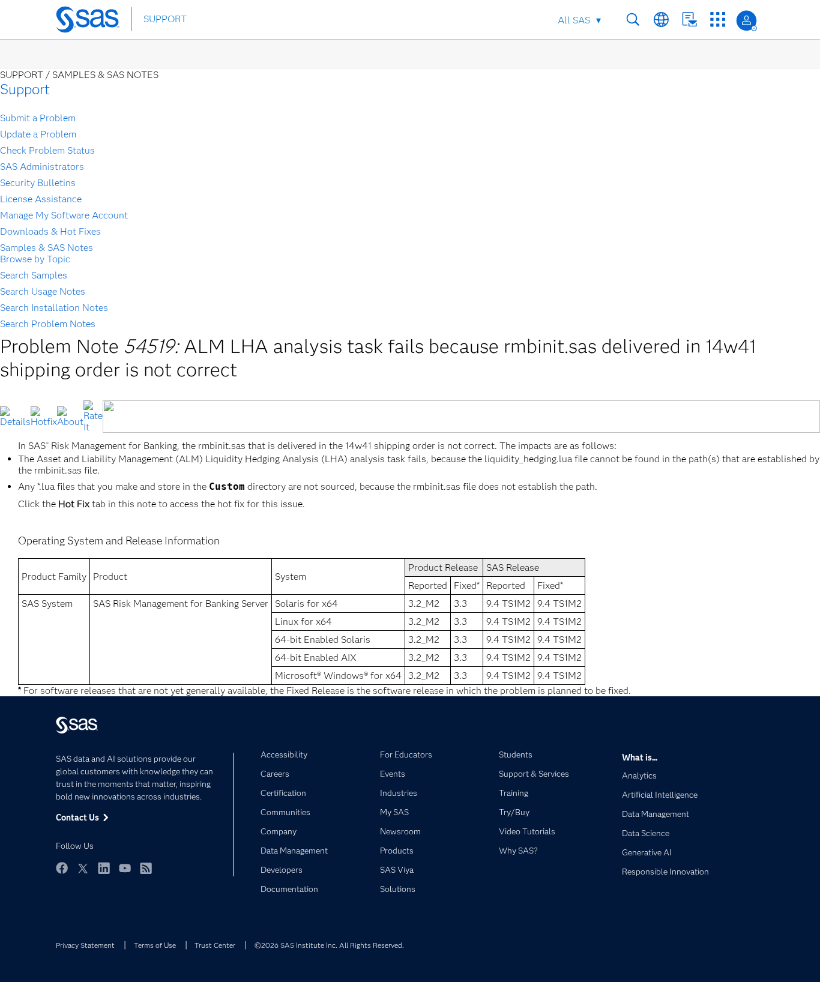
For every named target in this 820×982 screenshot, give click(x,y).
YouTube (125, 868)
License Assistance (41, 199)
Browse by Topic (35, 259)
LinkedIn (104, 868)
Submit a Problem (38, 118)
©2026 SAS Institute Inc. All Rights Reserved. (329, 945)
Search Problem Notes (47, 324)
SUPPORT (165, 19)
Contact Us (689, 19)
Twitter (83, 868)
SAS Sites (717, 19)
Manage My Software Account (64, 215)
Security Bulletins (38, 182)
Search (633, 19)
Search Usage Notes (42, 291)
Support (25, 89)
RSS (146, 868)
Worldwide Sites (661, 19)
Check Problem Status (47, 150)
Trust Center (214, 945)
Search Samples (33, 275)
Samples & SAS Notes (46, 247)
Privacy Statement (85, 945)
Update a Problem (38, 134)
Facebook (62, 868)
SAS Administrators (42, 166)
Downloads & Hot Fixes (50, 231)
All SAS (574, 20)
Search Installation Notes (54, 307)
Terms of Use (155, 945)
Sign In (746, 20)
